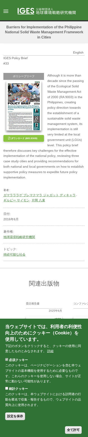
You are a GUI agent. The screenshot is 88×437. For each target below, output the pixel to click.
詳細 (50, 351)
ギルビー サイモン (16, 200)
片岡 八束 (38, 200)
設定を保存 (15, 416)
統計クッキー (18, 388)
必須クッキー (18, 360)
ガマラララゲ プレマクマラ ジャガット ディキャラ (39, 195)
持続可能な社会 (14, 254)
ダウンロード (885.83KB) (23, 138)
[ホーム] (49, 11)
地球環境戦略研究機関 (19, 237)
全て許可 (73, 430)
